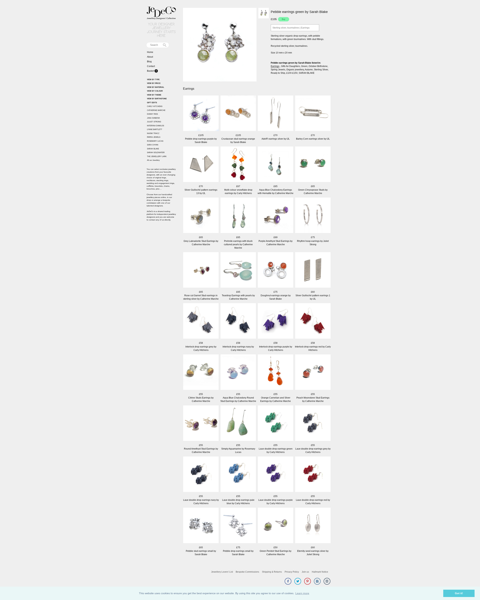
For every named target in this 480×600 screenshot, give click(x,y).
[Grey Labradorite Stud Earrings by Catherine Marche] (201, 216)
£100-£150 (292, 73)
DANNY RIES (152, 114)
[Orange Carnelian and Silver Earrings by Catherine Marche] (275, 372)
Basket (150, 71)
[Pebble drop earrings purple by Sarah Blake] (201, 113)
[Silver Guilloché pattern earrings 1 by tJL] (313, 270)
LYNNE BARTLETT (154, 129)
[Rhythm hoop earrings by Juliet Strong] (313, 216)
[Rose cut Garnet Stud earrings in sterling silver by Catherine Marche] (201, 270)
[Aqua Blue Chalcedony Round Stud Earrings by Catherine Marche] (238, 372)
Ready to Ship (278, 73)
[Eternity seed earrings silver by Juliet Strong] (313, 526)
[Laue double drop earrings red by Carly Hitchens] (313, 474)
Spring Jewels (278, 69)
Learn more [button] (302, 593)
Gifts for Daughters (290, 66)
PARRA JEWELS (153, 137)
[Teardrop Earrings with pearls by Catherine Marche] (238, 270)
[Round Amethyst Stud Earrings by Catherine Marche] (201, 423)
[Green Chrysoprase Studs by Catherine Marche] (313, 165)
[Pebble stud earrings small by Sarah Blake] (201, 526)
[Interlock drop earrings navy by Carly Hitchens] (238, 321)
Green (304, 66)
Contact (151, 66)
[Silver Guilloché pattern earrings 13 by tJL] (201, 165)
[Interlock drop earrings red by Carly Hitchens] (313, 321)
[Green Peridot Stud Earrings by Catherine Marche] (275, 526)
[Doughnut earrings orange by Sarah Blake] (275, 270)
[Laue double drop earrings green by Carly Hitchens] (275, 423)
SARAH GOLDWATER (156, 152)
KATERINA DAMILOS (155, 126)
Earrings (275, 66)
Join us (305, 572)
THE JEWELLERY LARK (156, 156)
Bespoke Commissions (247, 572)
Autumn (309, 69)
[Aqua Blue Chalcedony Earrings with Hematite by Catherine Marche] (275, 165)
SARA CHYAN (152, 145)
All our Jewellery (153, 160)
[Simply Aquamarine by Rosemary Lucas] (238, 423)
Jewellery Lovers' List (222, 572)
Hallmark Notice (320, 572)
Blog (149, 61)
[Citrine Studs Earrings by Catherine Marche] (201, 372)
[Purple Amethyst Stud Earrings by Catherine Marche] (275, 216)
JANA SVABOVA (153, 118)
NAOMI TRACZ (153, 133)
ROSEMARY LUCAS (155, 141)
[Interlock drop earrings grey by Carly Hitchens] (201, 321)
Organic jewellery (295, 69)
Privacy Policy (292, 572)
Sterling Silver (321, 69)
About (150, 57)
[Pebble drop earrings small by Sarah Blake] (238, 526)
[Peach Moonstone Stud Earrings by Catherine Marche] (313, 372)
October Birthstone (318, 66)
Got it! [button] (459, 593)
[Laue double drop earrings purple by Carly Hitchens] (275, 474)
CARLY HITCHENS (154, 106)
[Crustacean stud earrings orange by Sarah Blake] (238, 113)
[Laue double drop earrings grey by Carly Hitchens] (313, 423)
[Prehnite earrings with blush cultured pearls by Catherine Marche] (238, 216)
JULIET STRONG (154, 122)
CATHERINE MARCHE (156, 110)
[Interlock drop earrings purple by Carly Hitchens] (275, 321)
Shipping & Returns (272, 572)
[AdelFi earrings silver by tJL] (275, 113)
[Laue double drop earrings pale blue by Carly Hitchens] (238, 474)
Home (150, 52)
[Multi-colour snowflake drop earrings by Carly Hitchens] (238, 165)
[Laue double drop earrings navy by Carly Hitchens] (201, 474)
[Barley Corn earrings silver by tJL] (313, 113)
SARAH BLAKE (153, 149)
